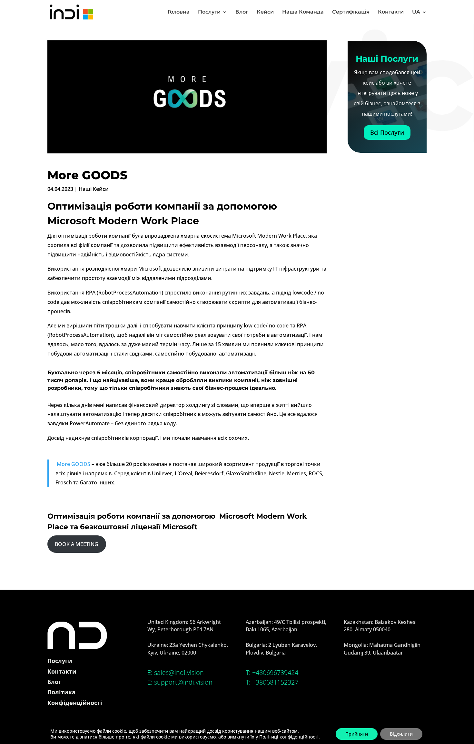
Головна (179, 12)
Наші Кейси (94, 188)
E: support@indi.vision (179, 682)
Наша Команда (303, 12)
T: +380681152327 (272, 682)
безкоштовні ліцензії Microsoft (139, 526)
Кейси (265, 12)
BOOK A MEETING (76, 544)
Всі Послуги (387, 132)
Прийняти (356, 734)
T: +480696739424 (272, 672)
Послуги (209, 12)
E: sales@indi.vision (175, 672)
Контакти (391, 12)
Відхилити (401, 734)
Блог (241, 12)
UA (416, 12)
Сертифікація (351, 12)
